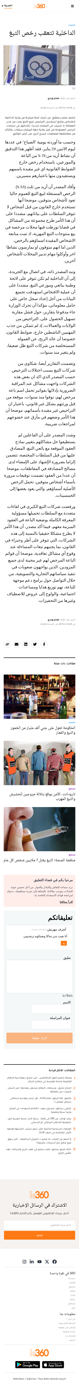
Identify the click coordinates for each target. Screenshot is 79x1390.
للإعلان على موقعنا (66, 1327)
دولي (73, 1307)
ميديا (73, 1295)
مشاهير (71, 1303)
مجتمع (72, 1286)
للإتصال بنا (70, 1336)
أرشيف (72, 1340)
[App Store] (53, 1364)
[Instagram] (24, 1261)
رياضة (72, 1299)
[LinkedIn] (32, 1261)
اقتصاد (71, 25)
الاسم (67, 1002)
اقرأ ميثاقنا (66, 902)
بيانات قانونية (69, 1331)
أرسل (39, 1235)
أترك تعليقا (39, 1038)
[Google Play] (27, 1364)
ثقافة (72, 1291)
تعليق (67, 958)
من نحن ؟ (71, 1319)
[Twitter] (47, 1261)
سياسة (71, 1278)
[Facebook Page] (54, 1261)
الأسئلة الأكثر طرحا (67, 1323)
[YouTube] (39, 1261)
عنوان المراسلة (60, 1018)
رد (64, 943)
